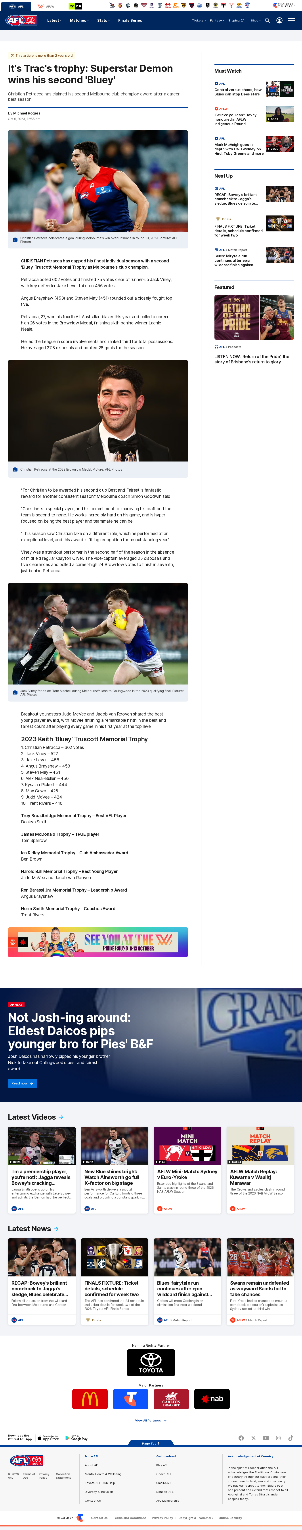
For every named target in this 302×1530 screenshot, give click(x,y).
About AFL (92, 1465)
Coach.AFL (164, 1474)
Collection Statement (63, 1475)
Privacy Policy (44, 1475)
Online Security (230, 1517)
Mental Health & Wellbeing (103, 1474)
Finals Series (130, 20)
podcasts (234, 347)
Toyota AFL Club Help (100, 1483)
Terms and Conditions (130, 1517)
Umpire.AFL (164, 1483)
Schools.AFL (165, 1491)
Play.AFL (162, 1465)
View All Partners (148, 1420)
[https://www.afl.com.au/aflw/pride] (98, 942)
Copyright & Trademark (195, 1517)
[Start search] (267, 20)
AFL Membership (167, 1500)
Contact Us (93, 1500)
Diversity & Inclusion (99, 1491)
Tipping (234, 20)
